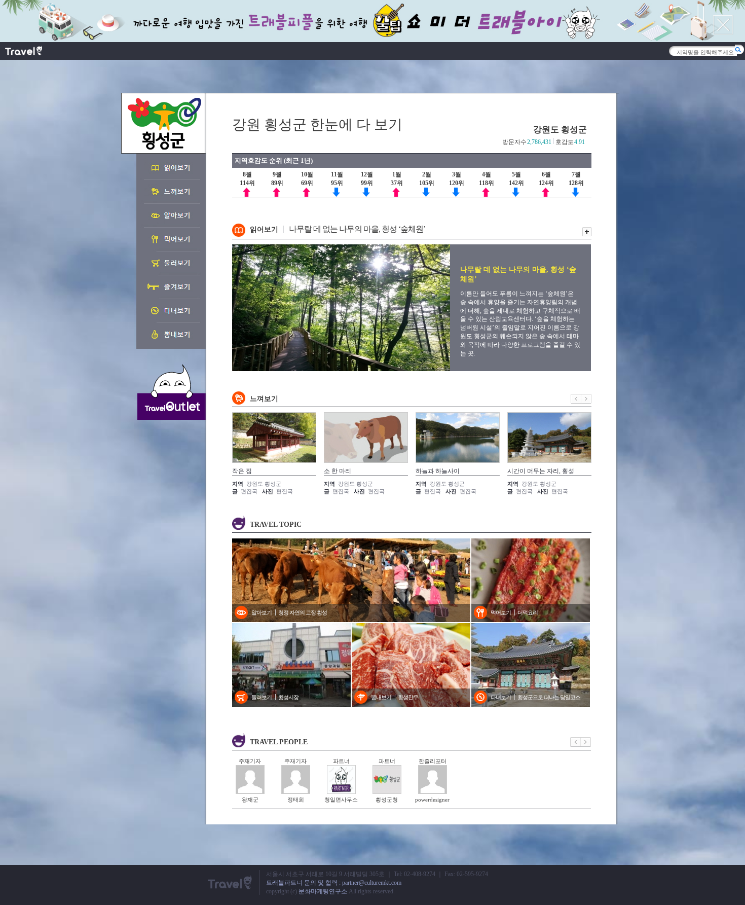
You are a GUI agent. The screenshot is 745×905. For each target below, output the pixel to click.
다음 (586, 399)
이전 (576, 399)
